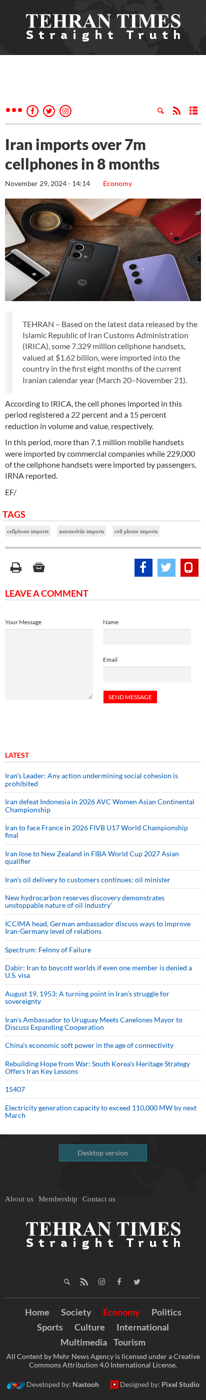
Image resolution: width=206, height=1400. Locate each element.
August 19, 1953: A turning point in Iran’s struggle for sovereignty (87, 997)
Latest (17, 755)
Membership (58, 1199)
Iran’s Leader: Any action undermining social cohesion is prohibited (91, 779)
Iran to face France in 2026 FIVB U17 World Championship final (96, 831)
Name (110, 622)
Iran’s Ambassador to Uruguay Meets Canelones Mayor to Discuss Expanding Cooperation (93, 1023)
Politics (167, 1311)
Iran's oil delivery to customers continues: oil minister (87, 879)
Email (110, 659)
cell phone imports (136, 531)
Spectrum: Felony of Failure (48, 949)
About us (19, 1199)
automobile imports (81, 531)
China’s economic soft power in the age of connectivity (89, 1045)
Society (76, 1311)
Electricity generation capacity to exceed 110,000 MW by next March (100, 1111)
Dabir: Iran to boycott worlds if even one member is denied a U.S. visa (98, 971)
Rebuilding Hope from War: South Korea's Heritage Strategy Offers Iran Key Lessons (97, 1067)
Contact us (99, 1199)
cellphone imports (27, 531)
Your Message (23, 622)
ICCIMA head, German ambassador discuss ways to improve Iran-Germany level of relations (97, 927)
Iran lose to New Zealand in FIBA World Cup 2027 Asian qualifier (92, 857)
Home (37, 1311)
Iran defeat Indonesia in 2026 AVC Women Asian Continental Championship (99, 805)
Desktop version (103, 1152)
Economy (117, 183)
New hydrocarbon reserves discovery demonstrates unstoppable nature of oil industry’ (84, 901)
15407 (15, 1089)
